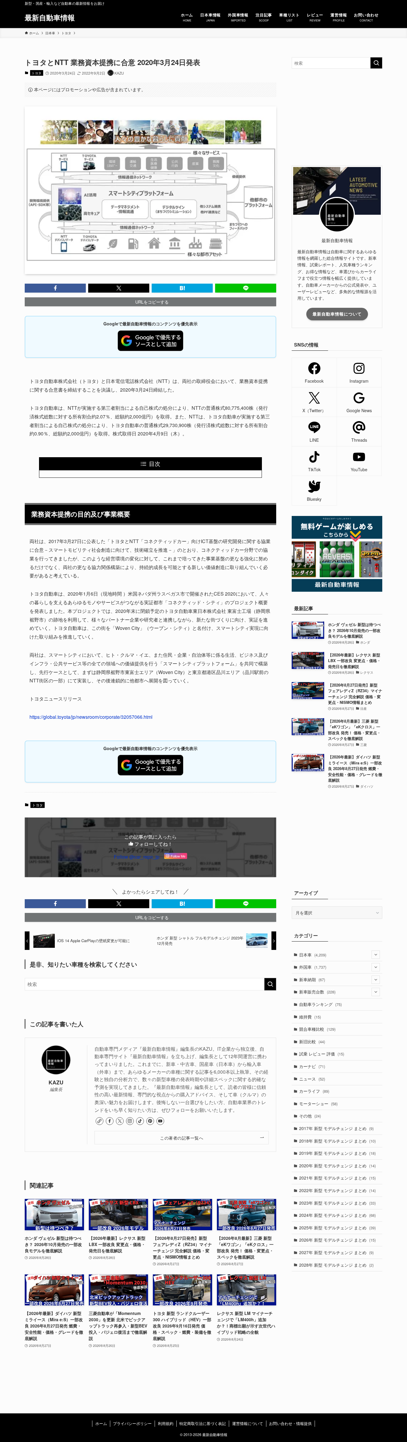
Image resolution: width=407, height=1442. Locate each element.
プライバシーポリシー (132, 1423)
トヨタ (36, 72)
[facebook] (110, 1121)
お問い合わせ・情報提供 (290, 1423)
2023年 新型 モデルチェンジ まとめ (337, 1203)
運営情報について (247, 1423)
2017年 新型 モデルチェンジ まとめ (336, 1128)
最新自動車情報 (50, 17)
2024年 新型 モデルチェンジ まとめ (337, 1215)
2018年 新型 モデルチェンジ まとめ (337, 1141)
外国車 (312, 967)
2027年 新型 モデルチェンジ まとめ (336, 1252)
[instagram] (130, 1121)
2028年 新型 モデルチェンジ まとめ (336, 1265)
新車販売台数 (317, 992)
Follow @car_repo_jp (136, 856)
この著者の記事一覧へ (181, 1138)
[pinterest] (150, 1121)
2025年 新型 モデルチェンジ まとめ (337, 1228)
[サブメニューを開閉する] (376, 954)
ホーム (101, 1423)
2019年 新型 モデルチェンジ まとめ (337, 1153)
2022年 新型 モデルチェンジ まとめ (337, 1190)
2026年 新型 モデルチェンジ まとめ (337, 1240)
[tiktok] (140, 1121)
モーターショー (318, 1103)
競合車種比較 (317, 1029)
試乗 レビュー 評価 (321, 1054)
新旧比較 (312, 1041)
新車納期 (312, 979)
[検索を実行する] (270, 984)
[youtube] (160, 1121)
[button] (55, 288)
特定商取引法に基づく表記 (202, 1423)
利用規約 (165, 1423)
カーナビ (312, 1066)
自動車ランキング (320, 1004)
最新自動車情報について (337, 314)
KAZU (56, 1082)
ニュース (312, 1079)
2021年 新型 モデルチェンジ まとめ (337, 1178)
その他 (310, 1116)
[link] (99, 1121)
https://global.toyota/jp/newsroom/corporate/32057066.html (91, 716)
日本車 (312, 955)
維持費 (310, 1017)
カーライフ (314, 1091)
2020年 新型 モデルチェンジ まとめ (337, 1166)
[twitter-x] (120, 1121)
